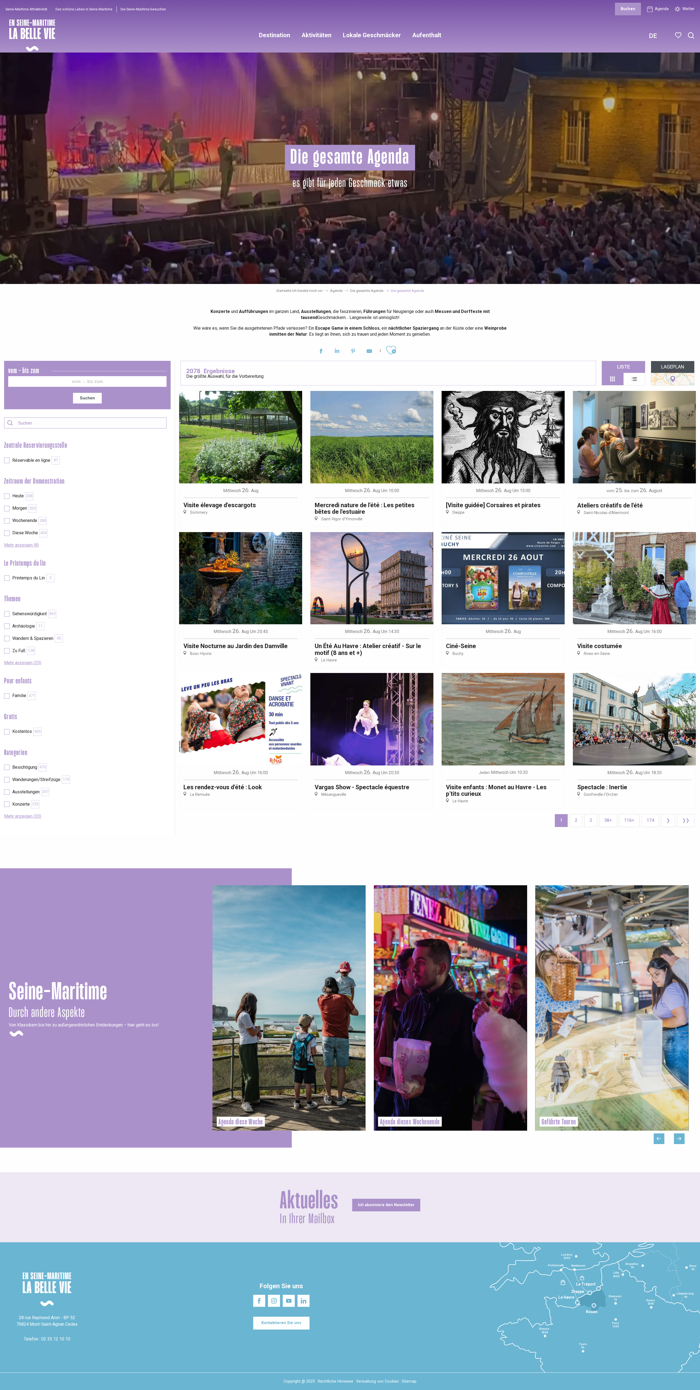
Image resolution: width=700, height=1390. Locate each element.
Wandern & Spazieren (36, 638)
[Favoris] (679, 35)
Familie (23, 695)
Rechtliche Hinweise (335, 1381)
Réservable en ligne (35, 460)
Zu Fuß (23, 650)
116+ (629, 820)
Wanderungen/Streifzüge (40, 779)
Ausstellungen (30, 791)
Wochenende (29, 520)
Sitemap (409, 1381)
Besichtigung (29, 767)
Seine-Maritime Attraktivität (26, 9)
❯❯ (685, 820)
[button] (691, 36)
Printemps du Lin (31, 578)
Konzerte (25, 804)
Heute (22, 495)
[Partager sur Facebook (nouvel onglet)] (320, 352)
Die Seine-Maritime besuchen (143, 9)
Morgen (24, 508)
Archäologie (27, 626)
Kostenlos (26, 731)
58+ (608, 820)
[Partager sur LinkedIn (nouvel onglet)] (337, 352)
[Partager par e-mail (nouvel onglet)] (369, 352)
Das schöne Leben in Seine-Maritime (84, 9)
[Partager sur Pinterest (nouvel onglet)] (353, 352)
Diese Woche (29, 532)
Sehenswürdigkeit (34, 613)
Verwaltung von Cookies (377, 1381)
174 (650, 820)
